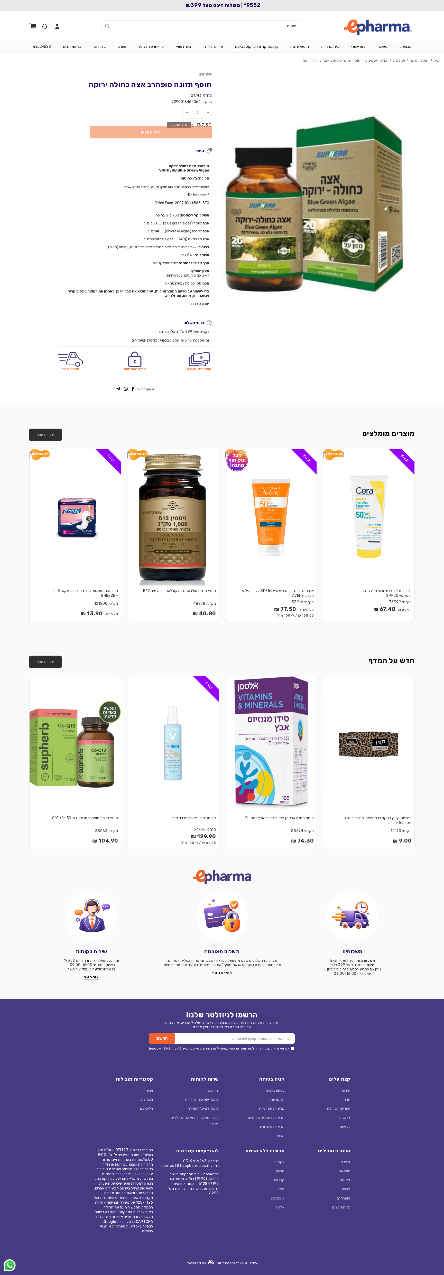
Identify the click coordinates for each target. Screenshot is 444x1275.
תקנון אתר (277, 1099)
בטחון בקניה (275, 1090)
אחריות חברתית (338, 1108)
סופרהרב (343, 1198)
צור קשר (212, 1090)
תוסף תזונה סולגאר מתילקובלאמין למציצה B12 (179, 591)
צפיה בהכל (45, 435)
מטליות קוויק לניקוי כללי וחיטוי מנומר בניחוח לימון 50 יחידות (378, 820)
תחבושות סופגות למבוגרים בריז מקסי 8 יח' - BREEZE (85, 593)
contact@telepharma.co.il (185, 1166)
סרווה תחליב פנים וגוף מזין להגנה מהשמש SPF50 (386, 593)
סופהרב (205, 74)
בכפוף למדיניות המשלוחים (150, 340)
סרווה (346, 1189)
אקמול (280, 1162)
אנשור (148, 1090)
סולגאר (344, 1171)
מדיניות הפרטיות (272, 1108)
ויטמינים (399, 60)
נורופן (280, 1171)
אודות (346, 1090)
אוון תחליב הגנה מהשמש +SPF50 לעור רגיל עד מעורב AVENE (277, 593)
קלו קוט (279, 1180)
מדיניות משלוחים (272, 1127)
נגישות (345, 1127)
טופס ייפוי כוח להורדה (202, 1099)
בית (436, 60)
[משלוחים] (352, 916)
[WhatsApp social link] (126, 389)
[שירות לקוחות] (91, 916)
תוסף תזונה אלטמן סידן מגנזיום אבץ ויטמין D (279, 818)
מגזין (281, 1136)
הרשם (162, 1038)
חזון (347, 1099)
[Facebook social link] (133, 389)
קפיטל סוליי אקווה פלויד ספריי (193, 818)
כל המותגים (341, 1207)
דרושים (344, 1118)
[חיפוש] (107, 26)
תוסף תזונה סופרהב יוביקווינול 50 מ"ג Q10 (85, 818)
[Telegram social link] (118, 389)
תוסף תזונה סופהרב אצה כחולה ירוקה (331, 60)
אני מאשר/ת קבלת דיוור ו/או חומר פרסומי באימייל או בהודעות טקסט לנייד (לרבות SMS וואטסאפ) (219, 1048)
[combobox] (202, 26)
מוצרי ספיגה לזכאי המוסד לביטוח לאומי (193, 1121)
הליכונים (146, 1108)
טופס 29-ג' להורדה (203, 1108)
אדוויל (280, 1207)
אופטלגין (278, 1198)
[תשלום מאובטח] (222, 916)
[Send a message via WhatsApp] (10, 1265)
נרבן (282, 1189)
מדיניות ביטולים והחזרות (266, 1118)
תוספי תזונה (419, 60)
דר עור (345, 1180)
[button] (405, 46)
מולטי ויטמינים (376, 60)
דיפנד (345, 1162)
